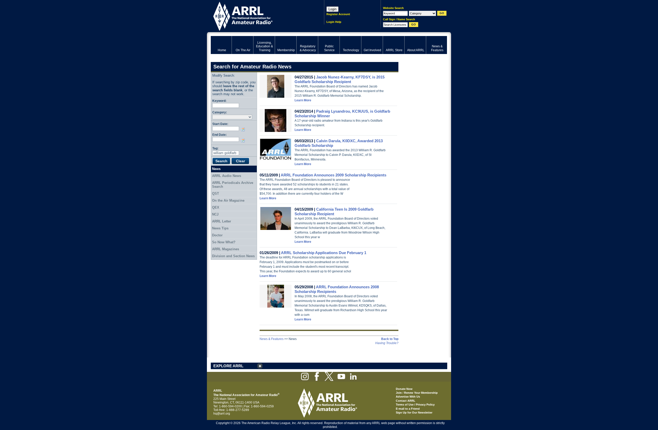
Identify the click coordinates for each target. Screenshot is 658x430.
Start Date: (220, 124)
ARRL (261, 16)
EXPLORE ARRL (228, 366)
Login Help (333, 21)
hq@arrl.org (221, 413)
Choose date (244, 129)
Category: (219, 112)
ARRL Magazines (225, 249)
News (216, 169)
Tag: (215, 148)
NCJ (215, 214)
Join (399, 392)
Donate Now (404, 388)
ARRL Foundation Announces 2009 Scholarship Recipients (333, 175)
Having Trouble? (386, 343)
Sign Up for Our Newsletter (414, 412)
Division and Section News (233, 256)
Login (332, 9)
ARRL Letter (221, 221)
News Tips (220, 228)
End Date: (219, 134)
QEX (215, 207)
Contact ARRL (405, 400)
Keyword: (219, 100)
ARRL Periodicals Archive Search (232, 185)
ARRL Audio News (226, 176)
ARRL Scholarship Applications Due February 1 (323, 252)
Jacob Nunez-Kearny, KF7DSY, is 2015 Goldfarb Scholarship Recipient (340, 79)
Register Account (338, 14)
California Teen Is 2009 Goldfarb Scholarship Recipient (334, 211)
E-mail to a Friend (408, 408)
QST (215, 193)
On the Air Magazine (228, 200)
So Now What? (223, 242)
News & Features (272, 339)
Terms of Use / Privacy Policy (415, 404)
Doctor (217, 235)
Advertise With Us (408, 396)
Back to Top (389, 339)
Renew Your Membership (421, 392)
